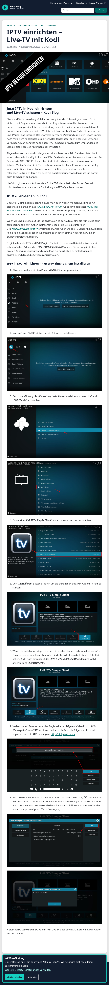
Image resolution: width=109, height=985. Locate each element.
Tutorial (51, 26)
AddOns (11, 26)
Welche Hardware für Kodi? (91, 3)
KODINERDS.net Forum (49, 206)
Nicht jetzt (32, 977)
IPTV (42, 26)
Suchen (101, 10)
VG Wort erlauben (14, 977)
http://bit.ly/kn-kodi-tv (25, 228)
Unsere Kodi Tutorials (62, 3)
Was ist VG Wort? (14, 969)
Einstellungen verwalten (38, 969)
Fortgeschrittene (27, 26)
